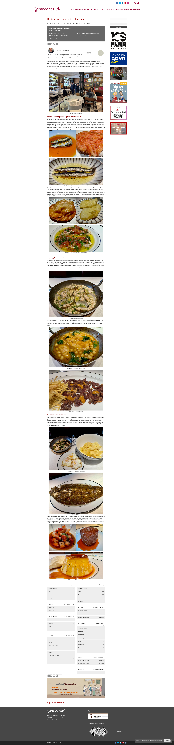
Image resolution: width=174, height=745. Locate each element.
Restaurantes (88, 9)
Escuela (63, 715)
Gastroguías (97, 9)
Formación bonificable (52, 719)
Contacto (49, 717)
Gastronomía (117, 9)
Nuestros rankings (77, 9)
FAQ (62, 717)
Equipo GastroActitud (52, 715)
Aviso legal (49, 742)
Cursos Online (135, 9)
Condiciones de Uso (57, 742)
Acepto (167, 740)
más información (159, 740)
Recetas (126, 9)
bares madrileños (53, 121)
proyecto (58, 187)
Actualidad (107, 9)
